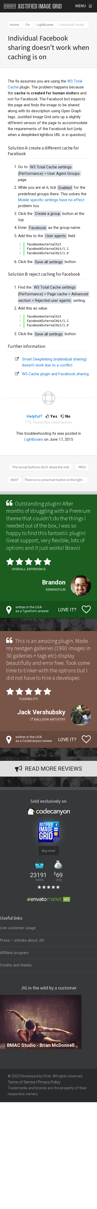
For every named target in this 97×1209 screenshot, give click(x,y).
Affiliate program (14, 952)
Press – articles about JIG (22, 940)
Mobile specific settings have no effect (51, 200)
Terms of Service (22, 1082)
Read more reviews (53, 768)
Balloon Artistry (49, 719)
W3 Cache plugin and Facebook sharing (55, 374)
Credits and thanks (16, 965)
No (67, 416)
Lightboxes (44, 25)
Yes (53, 416)
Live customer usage (18, 928)
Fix (28, 25)
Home (14, 25)
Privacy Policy (49, 1082)
